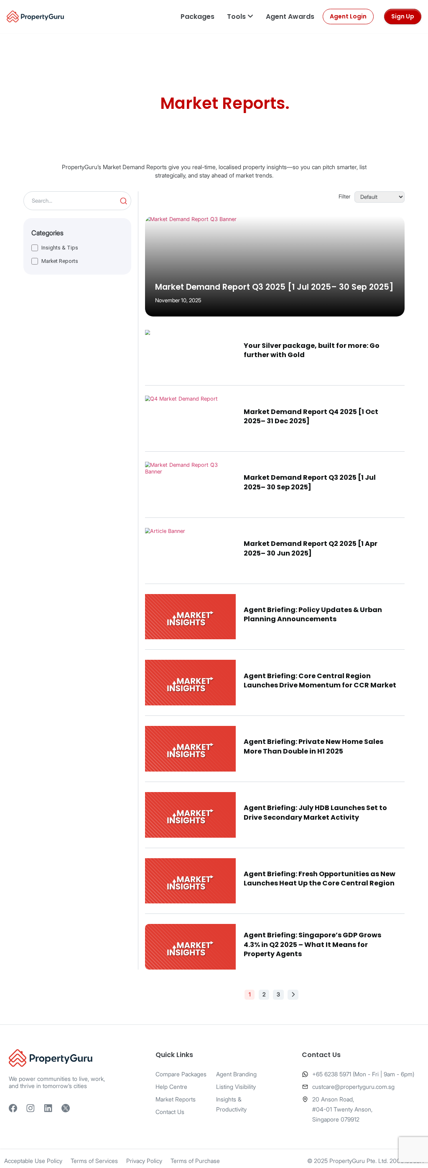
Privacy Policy (144, 1160)
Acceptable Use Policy (33, 1160)
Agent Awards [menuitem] (290, 16)
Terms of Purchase (195, 1160)
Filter (344, 197)
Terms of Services (94, 1160)
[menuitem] (197, 16)
